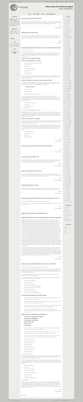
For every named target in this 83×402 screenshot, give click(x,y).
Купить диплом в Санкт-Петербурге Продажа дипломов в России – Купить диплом (38, 263)
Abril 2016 (66, 133)
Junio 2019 (66, 74)
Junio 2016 (66, 130)
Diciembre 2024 (67, 49)
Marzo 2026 (66, 26)
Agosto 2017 (67, 108)
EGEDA (66, 228)
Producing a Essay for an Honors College (29, 32)
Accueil (29, 14)
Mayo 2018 (66, 94)
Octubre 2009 (67, 184)
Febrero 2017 (67, 117)
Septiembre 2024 (67, 54)
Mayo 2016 (66, 131)
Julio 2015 (66, 144)
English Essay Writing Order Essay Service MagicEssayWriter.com (34, 213)
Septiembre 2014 (67, 156)
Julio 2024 (66, 57)
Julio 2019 (66, 72)
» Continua (18, 33)
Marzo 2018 (66, 97)
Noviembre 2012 (67, 178)
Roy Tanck (11, 45)
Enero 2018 (66, 100)
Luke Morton (17, 45)
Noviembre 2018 (67, 85)
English (57, 1)
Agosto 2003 (67, 195)
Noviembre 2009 (67, 183)
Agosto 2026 (67, 18)
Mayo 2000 (66, 197)
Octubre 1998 (67, 198)
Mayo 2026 (66, 23)
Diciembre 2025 (67, 29)
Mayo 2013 (66, 173)
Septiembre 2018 (67, 88)
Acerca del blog (36, 14)
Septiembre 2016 (67, 125)
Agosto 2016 (67, 127)
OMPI (66, 231)
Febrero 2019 (67, 80)
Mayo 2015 (66, 145)
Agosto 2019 (67, 71)
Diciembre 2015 (67, 139)
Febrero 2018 (67, 99)
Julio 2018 (66, 91)
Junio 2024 (66, 58)
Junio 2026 (66, 21)
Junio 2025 (66, 40)
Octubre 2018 (67, 86)
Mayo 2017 (66, 113)
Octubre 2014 (67, 155)
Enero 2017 (66, 119)
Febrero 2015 (67, 150)
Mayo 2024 (66, 60)
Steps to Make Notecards (68, 210)
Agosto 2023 (67, 69)
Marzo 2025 (66, 44)
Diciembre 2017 (67, 102)
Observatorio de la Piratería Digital (59, 7)
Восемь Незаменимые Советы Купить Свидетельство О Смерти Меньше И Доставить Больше (41, 47)
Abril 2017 (66, 114)
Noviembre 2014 (67, 153)
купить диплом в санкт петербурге (54, 331)
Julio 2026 (66, 20)
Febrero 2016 (67, 136)
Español (52, 1)
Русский (71, 1)
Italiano (61, 1)
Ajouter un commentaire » (58, 27)
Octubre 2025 (67, 32)
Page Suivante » (24, 395)
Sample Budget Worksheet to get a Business (29, 185)
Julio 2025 (66, 38)
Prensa (42, 14)
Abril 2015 (66, 147)
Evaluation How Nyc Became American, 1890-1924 (31, 18)
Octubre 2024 (67, 52)
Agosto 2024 (67, 55)
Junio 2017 (66, 111)
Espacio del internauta (50, 14)
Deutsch (66, 1)
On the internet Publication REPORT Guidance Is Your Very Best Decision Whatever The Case (40, 198)
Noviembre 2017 (67, 103)
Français (47, 1)
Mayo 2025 (66, 41)
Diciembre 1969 (67, 201)
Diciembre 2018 (67, 83)
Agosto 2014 (67, 158)
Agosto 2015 (67, 142)
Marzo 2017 (66, 116)
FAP (65, 229)
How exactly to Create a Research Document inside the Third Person (68, 219)
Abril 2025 (66, 43)
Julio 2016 (66, 128)
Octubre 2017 (67, 105)
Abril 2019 (66, 77)
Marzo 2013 (66, 175)
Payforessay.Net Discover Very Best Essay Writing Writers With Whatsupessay (36, 145)
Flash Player (14, 46)
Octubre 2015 (67, 141)
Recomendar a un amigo (14, 53)
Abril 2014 (66, 164)
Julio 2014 (66, 159)
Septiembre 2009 (67, 186)
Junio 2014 (66, 161)
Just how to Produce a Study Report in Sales (30, 156)
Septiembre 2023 (67, 68)
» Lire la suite (60, 25)
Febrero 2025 (67, 46)
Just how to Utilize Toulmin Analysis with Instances (31, 170)
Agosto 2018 (67, 89)
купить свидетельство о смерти (30, 84)
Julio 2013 (66, 170)
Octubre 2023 (67, 66)
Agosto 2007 (67, 192)
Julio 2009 (66, 189)
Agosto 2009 (67, 187)
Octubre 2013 (67, 167)
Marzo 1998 (66, 200)
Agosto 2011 (67, 181)
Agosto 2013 (67, 169)
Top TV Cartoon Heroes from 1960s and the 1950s (68, 215)
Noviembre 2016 (67, 122)
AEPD (66, 226)
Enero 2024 (66, 63)
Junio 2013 (66, 172)
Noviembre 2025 (67, 31)
